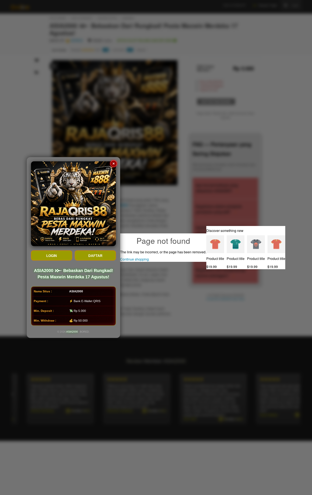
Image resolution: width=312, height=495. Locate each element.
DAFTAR (95, 256)
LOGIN (51, 256)
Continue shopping (134, 259)
